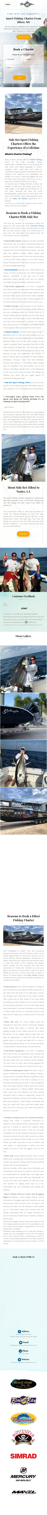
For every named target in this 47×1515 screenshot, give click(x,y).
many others (32, 975)
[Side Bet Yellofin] (23, 763)
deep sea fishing (20, 198)
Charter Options (12, 332)
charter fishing (35, 160)
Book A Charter (23, 37)
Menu (7, 4)
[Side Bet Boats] (23, 811)
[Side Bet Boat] (23, 716)
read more (23, 534)
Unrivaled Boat (11, 270)
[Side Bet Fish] (23, 669)
